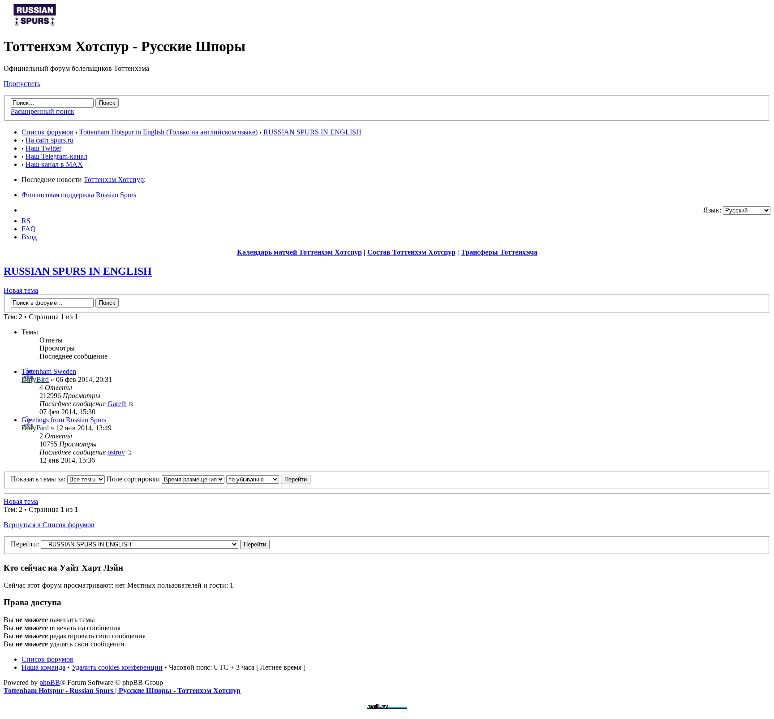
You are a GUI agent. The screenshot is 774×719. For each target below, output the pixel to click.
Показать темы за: (39, 479)
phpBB (49, 682)
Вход (29, 237)
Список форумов (47, 132)
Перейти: (25, 544)
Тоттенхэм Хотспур (114, 179)
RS (26, 221)
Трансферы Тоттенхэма (499, 252)
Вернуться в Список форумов (49, 524)
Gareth (117, 403)
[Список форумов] (35, 24)
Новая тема (21, 290)
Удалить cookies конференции (117, 667)
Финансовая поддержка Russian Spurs (79, 195)
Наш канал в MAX (54, 164)
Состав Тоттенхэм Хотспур (411, 252)
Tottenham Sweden (49, 371)
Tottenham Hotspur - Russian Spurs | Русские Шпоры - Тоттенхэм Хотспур (122, 690)
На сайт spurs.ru (49, 140)
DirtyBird (35, 379)
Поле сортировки (134, 479)
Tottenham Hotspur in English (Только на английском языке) (168, 132)
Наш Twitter (43, 148)
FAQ (29, 229)
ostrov (116, 452)
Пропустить (22, 83)
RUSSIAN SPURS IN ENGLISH (312, 132)
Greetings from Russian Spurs (64, 420)
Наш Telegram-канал (56, 156)
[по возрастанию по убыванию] (268, 479)
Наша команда (43, 667)
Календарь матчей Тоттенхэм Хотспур (299, 252)
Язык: (712, 210)
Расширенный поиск (42, 111)
